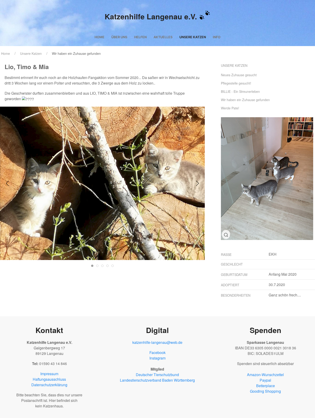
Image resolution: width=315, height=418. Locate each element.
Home (99, 37)
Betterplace (265, 385)
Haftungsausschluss (49, 379)
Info (216, 37)
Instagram (157, 358)
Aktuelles (163, 37)
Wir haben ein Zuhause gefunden (76, 53)
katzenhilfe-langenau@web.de (157, 342)
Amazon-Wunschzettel (265, 374)
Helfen (140, 37)
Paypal (265, 380)
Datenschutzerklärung (49, 384)
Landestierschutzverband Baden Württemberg (157, 380)
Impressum (49, 373)
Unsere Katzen (192, 37)
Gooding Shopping (265, 391)
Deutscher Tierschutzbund (157, 374)
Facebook (157, 352)
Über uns (119, 37)
